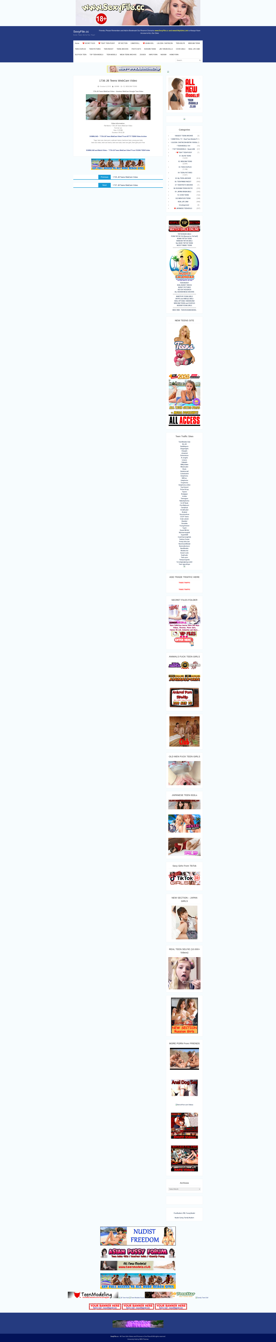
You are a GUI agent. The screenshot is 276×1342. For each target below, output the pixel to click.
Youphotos (184, 483)
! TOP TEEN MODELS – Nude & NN (183, 149)
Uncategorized (184, 205)
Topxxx (184, 492)
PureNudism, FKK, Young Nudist (184, 1213)
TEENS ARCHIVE (122, 49)
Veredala (184, 523)
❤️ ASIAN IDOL (148, 43)
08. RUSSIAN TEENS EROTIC (183, 188)
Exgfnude (184, 555)
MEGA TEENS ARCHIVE (128, 55)
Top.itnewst (184, 487)
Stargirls (184, 451)
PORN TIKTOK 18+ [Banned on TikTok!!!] (184, 236)
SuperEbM (184, 535)
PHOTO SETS (136, 49)
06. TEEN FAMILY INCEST (183, 181)
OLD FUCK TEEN (80, 55)
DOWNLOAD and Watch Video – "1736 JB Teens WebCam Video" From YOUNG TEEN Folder (118, 150)
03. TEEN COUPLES (185, 167)
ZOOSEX (143, 55)
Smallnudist (184, 510)
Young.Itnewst (184, 526)
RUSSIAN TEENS (150, 49)
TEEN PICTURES (95, 49)
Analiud (184, 512)
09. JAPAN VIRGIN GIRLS (183, 192)
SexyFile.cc (81, 31)
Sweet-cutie (184, 553)
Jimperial (184, 453)
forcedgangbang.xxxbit (184, 562)
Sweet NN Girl (184, 530)
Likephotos (184, 480)
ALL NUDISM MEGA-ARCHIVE (184, 292)
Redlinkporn (184, 446)
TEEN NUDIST (184, 283)
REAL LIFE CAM (194, 49)
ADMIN (116, 86)
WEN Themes (144, 1339)
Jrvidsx (184, 496)
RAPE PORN (153, 55)
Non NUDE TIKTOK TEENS (184, 243)
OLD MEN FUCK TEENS (183, 198)
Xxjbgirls (184, 462)
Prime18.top (184, 489)
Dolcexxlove (184, 455)
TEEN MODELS (112, 55)
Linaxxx (184, 460)
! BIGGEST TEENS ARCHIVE (184, 136)
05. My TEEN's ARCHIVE (183, 178)
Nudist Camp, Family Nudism (184, 1218)
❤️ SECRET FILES (88, 43)
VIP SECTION (122, 43)
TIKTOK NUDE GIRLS (184, 234)
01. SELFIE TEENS (185, 156)
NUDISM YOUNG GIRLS (184, 305)
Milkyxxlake (184, 464)
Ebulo (184, 469)
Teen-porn (184, 557)
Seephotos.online (184, 485)
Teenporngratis (184, 560)
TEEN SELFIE (180, 43)
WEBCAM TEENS (194, 43)
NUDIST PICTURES (184, 287)
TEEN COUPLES (80, 49)
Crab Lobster (184, 519)
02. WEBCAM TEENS (130, 86)
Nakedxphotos (184, 501)
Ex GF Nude (184, 503)
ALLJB (184, 444)
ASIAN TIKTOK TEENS (184, 238)
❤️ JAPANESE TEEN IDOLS (183, 208)
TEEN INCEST (108, 49)
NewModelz (184, 548)
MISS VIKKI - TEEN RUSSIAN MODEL (184, 310)
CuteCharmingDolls (184, 537)
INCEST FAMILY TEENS (184, 245)
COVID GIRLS (180, 49)
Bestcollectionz (184, 546)
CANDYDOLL (135, 43)
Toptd (184, 528)
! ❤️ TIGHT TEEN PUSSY (184, 152)
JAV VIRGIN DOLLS (166, 49)
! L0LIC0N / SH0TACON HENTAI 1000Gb (184, 142)
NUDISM (163, 55)
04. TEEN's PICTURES (185, 173)
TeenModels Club (184, 442)
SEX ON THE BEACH (184, 289)
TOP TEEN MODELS (96, 55)
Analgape (184, 494)
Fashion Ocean (184, 539)
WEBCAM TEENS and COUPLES (184, 303)
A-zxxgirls (184, 458)
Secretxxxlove (184, 514)
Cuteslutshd (184, 473)
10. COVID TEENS (183, 195)
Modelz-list (184, 550)
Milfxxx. (184, 478)
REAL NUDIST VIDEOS (184, 285)
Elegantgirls (184, 449)
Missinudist (184, 467)
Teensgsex (184, 498)
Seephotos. (184, 476)
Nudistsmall (184, 471)
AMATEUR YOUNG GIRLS (184, 296)
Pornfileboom (184, 505)
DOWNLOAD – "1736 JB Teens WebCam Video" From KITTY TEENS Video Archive (118, 136)
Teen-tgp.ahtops (184, 564)
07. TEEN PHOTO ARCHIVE (184, 185)
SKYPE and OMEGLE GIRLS (184, 299)
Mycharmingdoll (184, 532)
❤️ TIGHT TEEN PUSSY (106, 43)
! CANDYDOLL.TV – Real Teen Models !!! (184, 139)
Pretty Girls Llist (184, 541)
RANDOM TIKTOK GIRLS (184, 241)
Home (77, 43)
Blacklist (184, 521)
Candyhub (184, 507)
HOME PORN (174, 55)
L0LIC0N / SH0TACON (165, 43)
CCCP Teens (184, 517)
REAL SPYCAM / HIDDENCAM (184, 301)
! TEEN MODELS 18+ (183, 146)
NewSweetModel (184, 544)
